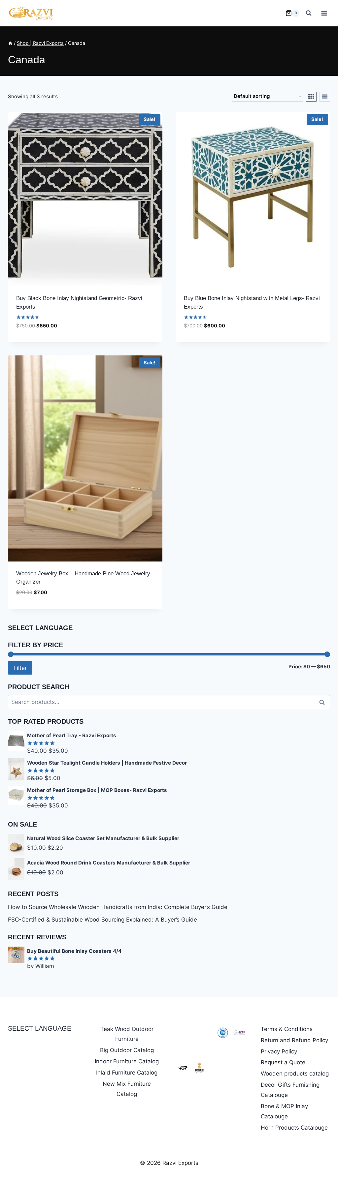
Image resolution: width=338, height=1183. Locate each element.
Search (324, 702)
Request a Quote (283, 1062)
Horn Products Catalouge (294, 1127)
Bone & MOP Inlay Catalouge (284, 1111)
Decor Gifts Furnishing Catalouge (290, 1089)
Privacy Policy (279, 1051)
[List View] (325, 97)
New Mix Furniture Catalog (127, 1088)
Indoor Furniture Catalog (127, 1061)
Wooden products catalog (295, 1073)
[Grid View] (311, 97)
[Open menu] (324, 13)
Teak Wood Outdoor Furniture (126, 1034)
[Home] (10, 43)
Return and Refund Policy (294, 1040)
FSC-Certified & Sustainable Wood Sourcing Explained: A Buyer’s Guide (102, 919)
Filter (20, 667)
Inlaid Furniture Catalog (126, 1072)
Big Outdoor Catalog (127, 1050)
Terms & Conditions (287, 1029)
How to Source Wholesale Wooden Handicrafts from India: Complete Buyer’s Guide (117, 907)
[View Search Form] (309, 13)
